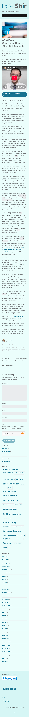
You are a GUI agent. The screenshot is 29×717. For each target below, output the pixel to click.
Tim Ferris (22, 535)
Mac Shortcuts (15, 347)
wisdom (5, 547)
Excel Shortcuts (12, 345)
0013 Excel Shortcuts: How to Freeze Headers (21, 360)
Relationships (14, 526)
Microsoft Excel (10, 500)
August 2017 (5, 609)
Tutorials (15, 543)
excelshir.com (18, 316)
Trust (22, 538)
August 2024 (5, 573)
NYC (20, 504)
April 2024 (4, 582)
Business (6, 345)
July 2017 (4, 612)
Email (4, 410)
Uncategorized (6, 461)
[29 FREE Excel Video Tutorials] (9, 679)
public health (20, 522)
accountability (6, 469)
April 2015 (4, 632)
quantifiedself (6, 526)
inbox (23, 488)
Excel (21, 479)
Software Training (6, 350)
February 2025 (5, 563)
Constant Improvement (8, 476)
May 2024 (4, 579)
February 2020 (5, 599)
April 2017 (4, 622)
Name (4, 403)
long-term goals (12, 491)
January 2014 (5, 638)
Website (4, 417)
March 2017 (5, 625)
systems (4, 535)
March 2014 (5, 635)
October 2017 (5, 602)
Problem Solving (7, 518)
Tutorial (13, 350)
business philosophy (8, 472)
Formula (22, 484)
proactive (19, 514)
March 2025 (5, 559)
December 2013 (6, 642)
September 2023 (6, 592)
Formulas (5, 488)
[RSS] (14, 712)
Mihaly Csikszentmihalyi (8, 504)
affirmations (15, 469)
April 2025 (4, 556)
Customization (6, 479)
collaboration (21, 472)
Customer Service (18, 476)
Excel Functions (6, 451)
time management (13, 535)
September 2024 (6, 569)
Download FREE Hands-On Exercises (12, 94)
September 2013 (6, 651)
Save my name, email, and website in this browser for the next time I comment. (13, 427)
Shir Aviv (9, 341)
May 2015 (4, 628)
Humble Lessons (16, 488)
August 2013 (5, 655)
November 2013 (6, 645)
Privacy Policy (5, 701)
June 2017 (4, 615)
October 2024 (5, 566)
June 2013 (4, 661)
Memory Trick (22, 495)
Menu (6, 16)
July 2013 (4, 658)
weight (19, 543)
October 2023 (5, 589)
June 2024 (4, 576)
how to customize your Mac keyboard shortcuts (13, 249)
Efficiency (13, 479)
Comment (5, 383)
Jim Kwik (4, 491)
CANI (16, 472)
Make (9, 707)
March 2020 (5, 596)
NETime (16, 504)
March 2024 (5, 586)
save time (21, 526)
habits (10, 488)
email (17, 479)
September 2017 (6, 605)
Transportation (16, 538)
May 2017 (4, 619)
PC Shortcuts (15, 349)
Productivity (22, 349)
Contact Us (5, 697)
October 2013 (5, 648)
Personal (4, 458)
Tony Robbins (7, 539)
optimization (8, 349)
